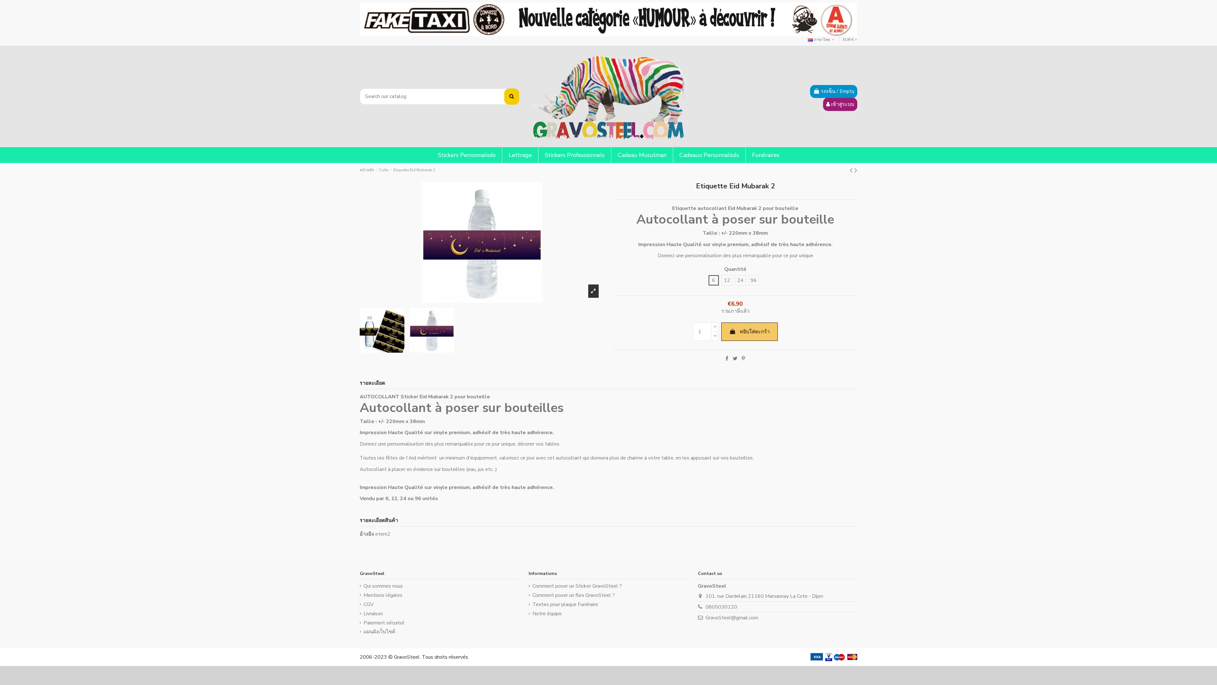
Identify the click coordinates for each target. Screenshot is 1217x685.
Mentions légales (383, 595)
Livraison (373, 613)
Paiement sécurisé (384, 622)
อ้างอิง (367, 534)
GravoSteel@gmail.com (731, 617)
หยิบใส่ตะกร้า (755, 331)
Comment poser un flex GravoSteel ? (573, 595)
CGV (369, 604)
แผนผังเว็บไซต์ (379, 631)
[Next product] (855, 170)
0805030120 (721, 606)
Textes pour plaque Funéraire (565, 604)
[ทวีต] (735, 358)
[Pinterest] (743, 358)
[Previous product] (852, 170)
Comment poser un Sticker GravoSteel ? (577, 586)
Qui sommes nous (383, 586)
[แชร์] (726, 358)
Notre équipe (547, 613)
